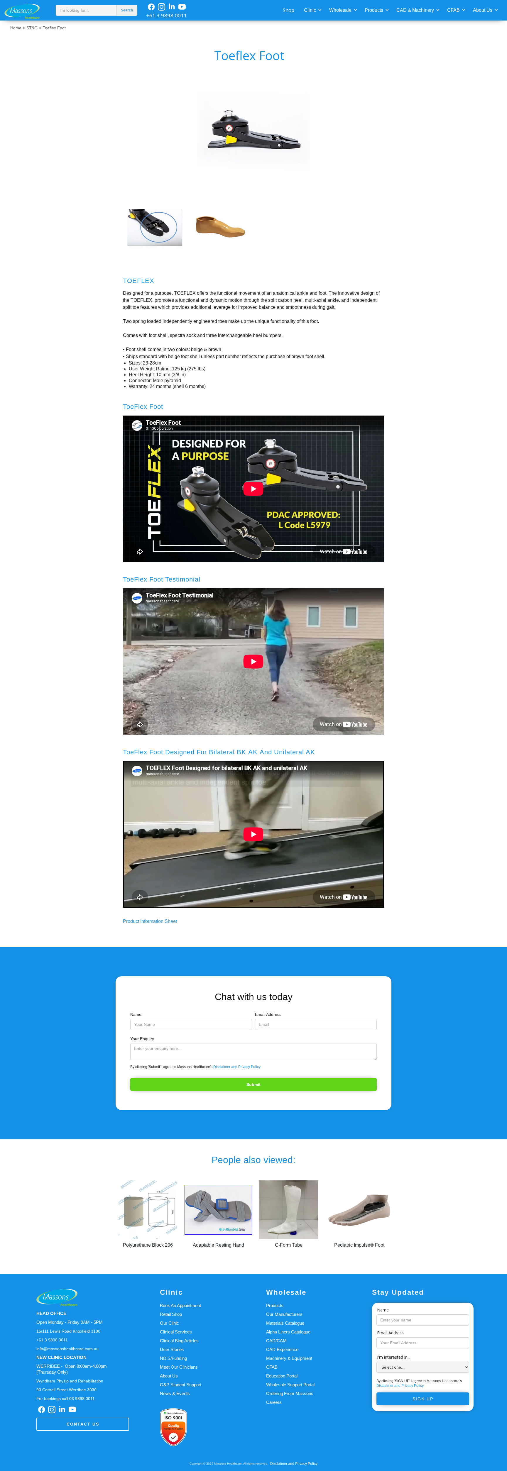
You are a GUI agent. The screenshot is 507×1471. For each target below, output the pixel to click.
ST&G (32, 28)
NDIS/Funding (173, 1358)
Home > (17, 28)
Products (374, 10)
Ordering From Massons (289, 1393)
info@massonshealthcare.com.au (67, 1348)
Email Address (268, 1014)
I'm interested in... (393, 1357)
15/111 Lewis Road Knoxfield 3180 (68, 1331)
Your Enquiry (142, 1038)
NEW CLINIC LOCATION (61, 1357)
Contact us (83, 1424)
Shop (288, 10)
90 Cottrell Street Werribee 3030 (66, 1389)
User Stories (172, 1349)
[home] (26, 10)
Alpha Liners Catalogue (288, 1331)
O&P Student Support (180, 1384)
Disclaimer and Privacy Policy (237, 1067)
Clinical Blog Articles (179, 1340)
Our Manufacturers (284, 1314)
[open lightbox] (253, 130)
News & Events (175, 1393)
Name (135, 1014)
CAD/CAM (276, 1340)
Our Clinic (169, 1323)
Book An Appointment (180, 1305)
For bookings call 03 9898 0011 (65, 1398)
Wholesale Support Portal (290, 1384)
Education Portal (282, 1375)
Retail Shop (171, 1314)
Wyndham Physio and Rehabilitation (69, 1381)
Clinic (310, 10)
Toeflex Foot (54, 28)
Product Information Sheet (150, 921)
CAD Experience (282, 1349)
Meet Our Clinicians (179, 1367)
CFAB (453, 10)
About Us (482, 10)
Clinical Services (176, 1331)
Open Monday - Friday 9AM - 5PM (69, 1322)
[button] (312, 9)
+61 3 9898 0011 (166, 15)
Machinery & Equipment (289, 1358)
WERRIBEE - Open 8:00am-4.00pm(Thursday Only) (71, 1369)
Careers (274, 1402)
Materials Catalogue (285, 1323)
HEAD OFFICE (51, 1313)
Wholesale (340, 10)
